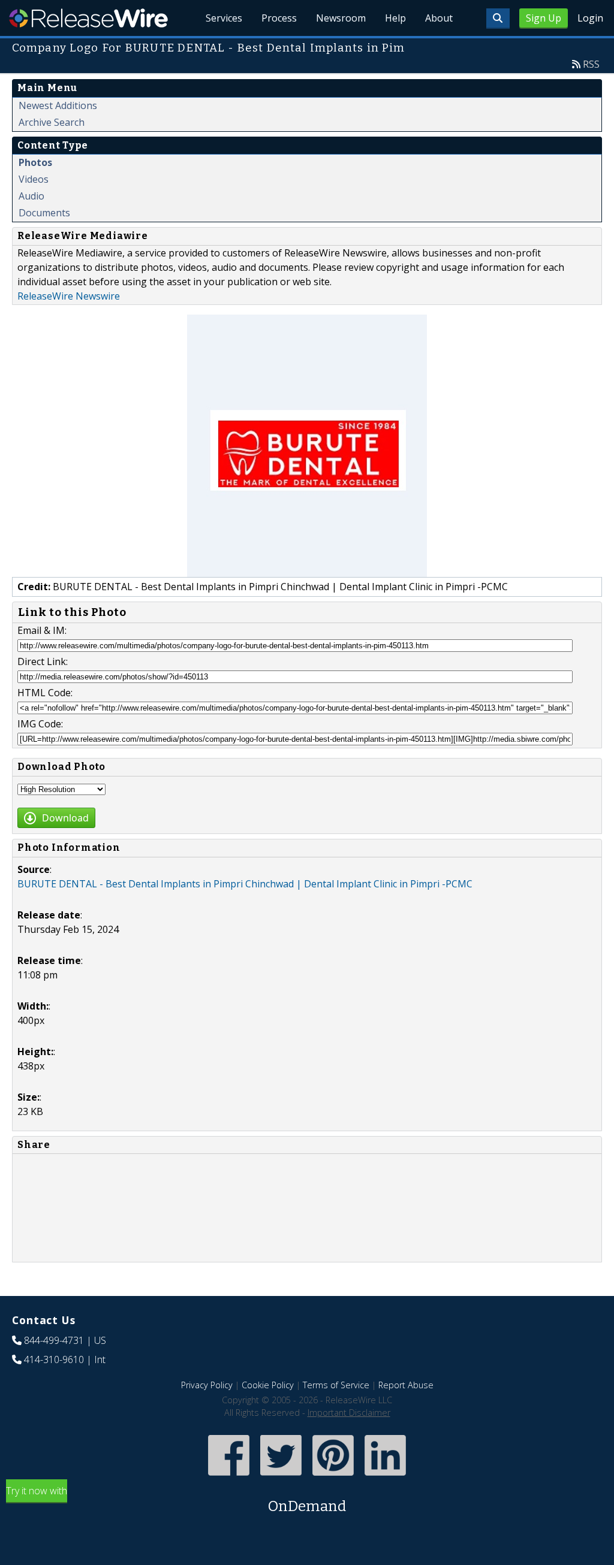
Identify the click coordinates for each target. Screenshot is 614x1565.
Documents (44, 212)
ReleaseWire (88, 18)
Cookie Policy (268, 1385)
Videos (34, 179)
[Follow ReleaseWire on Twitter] (281, 1477)
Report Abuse (406, 1385)
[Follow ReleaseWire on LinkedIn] (385, 1477)
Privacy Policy (207, 1385)
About (439, 18)
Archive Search (52, 122)
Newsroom (341, 18)
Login (590, 18)
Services (224, 18)
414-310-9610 (54, 1359)
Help (395, 18)
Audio (31, 196)
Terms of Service (336, 1385)
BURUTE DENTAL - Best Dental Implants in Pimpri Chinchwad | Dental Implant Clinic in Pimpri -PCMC (244, 883)
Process (279, 18)
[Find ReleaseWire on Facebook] (229, 1477)
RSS (591, 64)
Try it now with (176, 1499)
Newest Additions (58, 105)
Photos (35, 162)
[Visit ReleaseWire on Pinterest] (333, 1477)
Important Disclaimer (349, 1412)
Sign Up (543, 18)
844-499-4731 (54, 1340)
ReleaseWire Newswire (68, 296)
